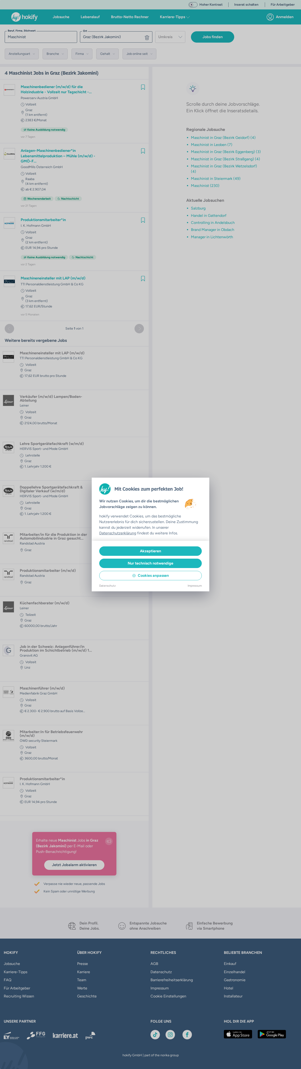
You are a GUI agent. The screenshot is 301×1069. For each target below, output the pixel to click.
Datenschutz (107, 585)
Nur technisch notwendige (150, 563)
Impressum (195, 585)
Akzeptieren (150, 551)
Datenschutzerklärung (117, 533)
